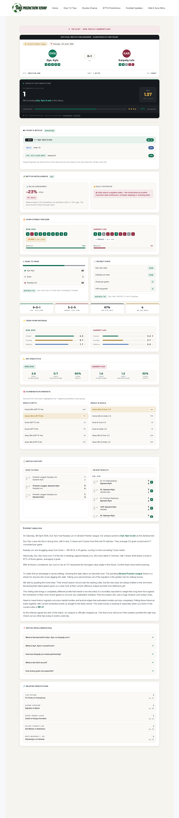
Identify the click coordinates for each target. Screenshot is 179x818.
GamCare (77, 115)
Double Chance (89, 8)
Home (55, 8)
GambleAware (67, 115)
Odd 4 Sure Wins (156, 8)
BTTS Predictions (111, 8)
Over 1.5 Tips (70, 8)
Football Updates (134, 8)
